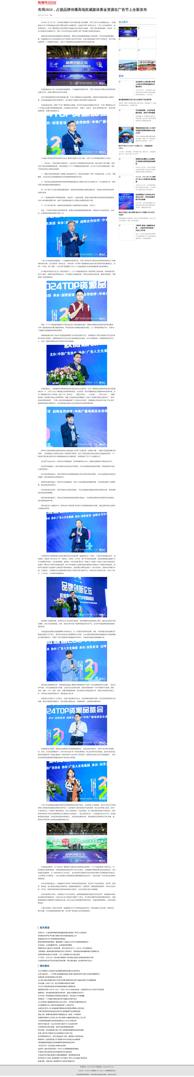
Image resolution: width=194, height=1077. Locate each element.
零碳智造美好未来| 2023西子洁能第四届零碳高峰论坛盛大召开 (146, 130)
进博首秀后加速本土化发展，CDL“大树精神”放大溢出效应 (59, 954)
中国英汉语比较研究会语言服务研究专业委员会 (55, 1052)
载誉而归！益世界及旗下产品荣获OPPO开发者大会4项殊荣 (59, 1039)
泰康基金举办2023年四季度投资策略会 (51, 939)
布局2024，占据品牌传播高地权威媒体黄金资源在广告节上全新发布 (62, 932)
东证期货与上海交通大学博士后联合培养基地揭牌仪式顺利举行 (145, 84)
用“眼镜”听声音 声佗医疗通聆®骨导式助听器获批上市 (57, 936)
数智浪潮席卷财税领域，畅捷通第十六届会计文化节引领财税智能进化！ (64, 942)
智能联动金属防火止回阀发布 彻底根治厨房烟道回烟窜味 (145, 161)
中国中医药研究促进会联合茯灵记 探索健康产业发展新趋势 (59, 1011)
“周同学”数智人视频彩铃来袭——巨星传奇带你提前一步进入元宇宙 (145, 228)
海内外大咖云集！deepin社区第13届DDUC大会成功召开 (58, 1024)
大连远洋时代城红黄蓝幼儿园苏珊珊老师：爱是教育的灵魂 (59, 1055)
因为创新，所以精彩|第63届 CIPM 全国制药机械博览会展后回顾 (60, 1030)
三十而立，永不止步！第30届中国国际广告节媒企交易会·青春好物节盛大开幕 (65, 957)
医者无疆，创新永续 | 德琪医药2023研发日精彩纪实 (56, 1061)
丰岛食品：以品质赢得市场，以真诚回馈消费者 (55, 945)
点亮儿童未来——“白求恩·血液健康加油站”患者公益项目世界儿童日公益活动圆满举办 (69, 974)
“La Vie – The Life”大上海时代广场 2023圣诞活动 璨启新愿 (146, 179)
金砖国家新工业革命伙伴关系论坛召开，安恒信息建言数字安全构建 (145, 197)
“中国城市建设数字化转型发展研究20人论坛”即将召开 (57, 1021)
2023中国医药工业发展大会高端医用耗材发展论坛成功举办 (59, 971)
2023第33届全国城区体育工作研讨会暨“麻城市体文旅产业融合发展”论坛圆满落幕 (67, 980)
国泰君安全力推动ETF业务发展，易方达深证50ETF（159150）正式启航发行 (65, 948)
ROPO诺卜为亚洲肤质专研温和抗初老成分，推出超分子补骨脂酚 (61, 996)
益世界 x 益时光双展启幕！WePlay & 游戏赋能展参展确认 (58, 1049)
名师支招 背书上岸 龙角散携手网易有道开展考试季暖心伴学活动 (61, 1008)
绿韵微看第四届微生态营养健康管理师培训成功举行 (56, 1042)
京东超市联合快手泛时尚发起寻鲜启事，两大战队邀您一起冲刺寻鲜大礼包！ (65, 960)
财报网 (94, 1070)
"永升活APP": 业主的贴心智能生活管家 (52, 1045)
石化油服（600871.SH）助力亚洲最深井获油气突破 (56, 983)
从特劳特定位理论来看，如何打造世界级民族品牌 (56, 1027)
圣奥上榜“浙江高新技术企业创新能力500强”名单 (55, 1033)
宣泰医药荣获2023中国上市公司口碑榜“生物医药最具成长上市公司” (62, 1017)
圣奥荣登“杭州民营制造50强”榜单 (50, 977)
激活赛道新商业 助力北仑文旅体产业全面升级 (135, 99)
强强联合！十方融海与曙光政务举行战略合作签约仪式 (57, 999)
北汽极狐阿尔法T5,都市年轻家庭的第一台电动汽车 (56, 1005)
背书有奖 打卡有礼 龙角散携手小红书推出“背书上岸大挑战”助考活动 (62, 1058)
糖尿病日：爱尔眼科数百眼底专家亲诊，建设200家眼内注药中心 (61, 993)
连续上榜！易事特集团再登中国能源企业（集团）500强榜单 (59, 1014)
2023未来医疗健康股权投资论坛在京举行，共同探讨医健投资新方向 (62, 1002)
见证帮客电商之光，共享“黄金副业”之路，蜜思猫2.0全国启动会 (60, 1036)
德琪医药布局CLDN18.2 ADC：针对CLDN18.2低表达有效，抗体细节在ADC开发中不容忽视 (71, 989)
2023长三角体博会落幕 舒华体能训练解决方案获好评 (57, 986)
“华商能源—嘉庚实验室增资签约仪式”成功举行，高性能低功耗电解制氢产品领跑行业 (68, 951)
